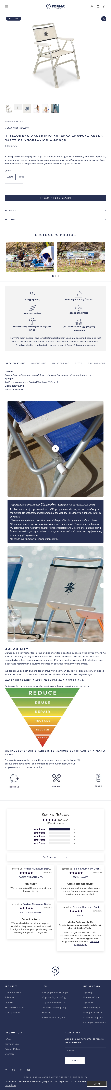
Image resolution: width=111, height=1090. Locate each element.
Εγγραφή (75, 1060)
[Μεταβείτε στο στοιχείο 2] (18, 107)
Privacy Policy (12, 1049)
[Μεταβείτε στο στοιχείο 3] (27, 109)
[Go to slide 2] (55, 276)
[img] (26, 873)
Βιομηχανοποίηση (91, 1007)
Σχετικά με (88, 992)
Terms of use (12, 1044)
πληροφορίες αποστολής (54, 997)
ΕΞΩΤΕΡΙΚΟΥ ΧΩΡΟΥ (16, 1007)
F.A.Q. (8, 1038)
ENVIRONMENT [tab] (96, 363)
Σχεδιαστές (88, 1002)
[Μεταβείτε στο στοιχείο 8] (46, 109)
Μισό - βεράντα (12, 1012)
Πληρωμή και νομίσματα (53, 1002)
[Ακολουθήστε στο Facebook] (6, 1069)
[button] (40, 829)
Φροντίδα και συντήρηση (54, 1007)
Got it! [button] (97, 1084)
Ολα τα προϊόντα (13, 992)
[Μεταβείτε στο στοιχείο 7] (36, 109)
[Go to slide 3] (58, 276)
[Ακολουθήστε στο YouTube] (28, 1069)
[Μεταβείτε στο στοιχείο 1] (9, 109)
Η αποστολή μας (91, 997)
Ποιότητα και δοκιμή (92, 1012)
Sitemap (9, 1054)
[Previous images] (9, 257)
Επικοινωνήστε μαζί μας (53, 1017)
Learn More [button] (10, 1085)
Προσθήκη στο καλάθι (55, 198)
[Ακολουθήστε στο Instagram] (13, 1069)
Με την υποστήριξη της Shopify (69, 1077)
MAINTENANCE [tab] (60, 363)
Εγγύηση (46, 1012)
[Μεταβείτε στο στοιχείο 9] (55, 109)
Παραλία (9, 1002)
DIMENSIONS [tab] (39, 363)
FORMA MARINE (14, 121)
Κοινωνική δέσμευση (93, 1017)
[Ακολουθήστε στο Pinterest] (21, 1069)
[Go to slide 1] (53, 276)
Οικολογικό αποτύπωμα (94, 1022)
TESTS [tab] (78, 363)
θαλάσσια (9, 997)
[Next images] (102, 257)
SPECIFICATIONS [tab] (15, 363)
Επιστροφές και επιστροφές (55, 992)
